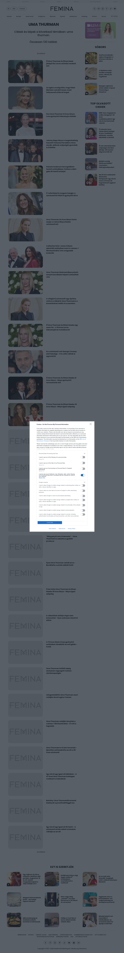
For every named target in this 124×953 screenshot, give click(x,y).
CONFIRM (50, 522)
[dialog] (62, 476)
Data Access (62, 528)
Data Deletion (52, 528)
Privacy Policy (71, 528)
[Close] (91, 424)
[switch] (83, 457)
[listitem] (62, 453)
